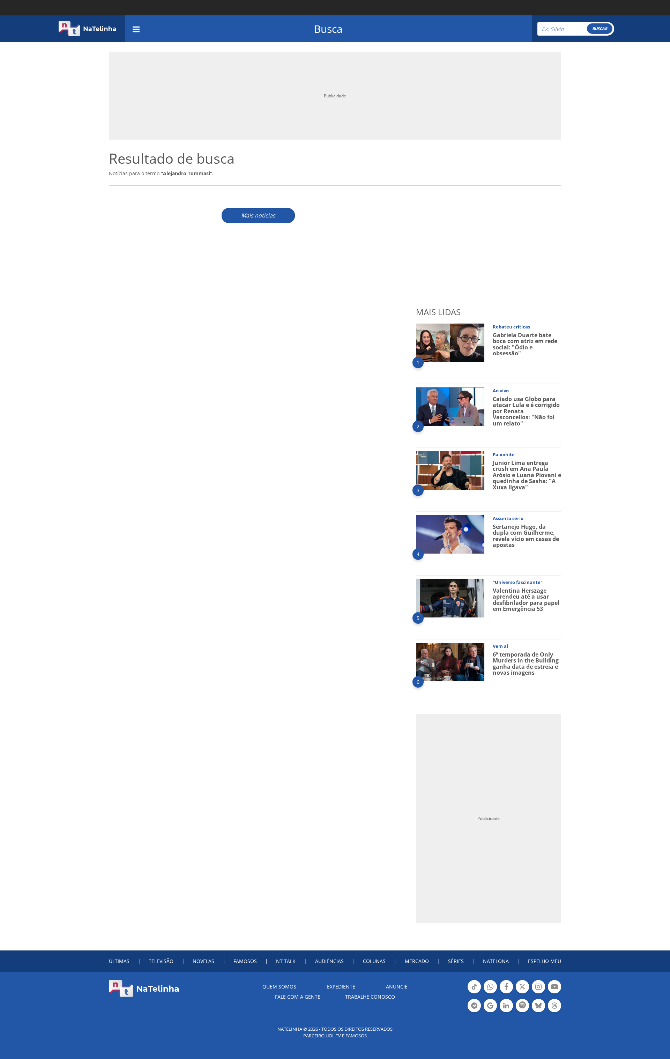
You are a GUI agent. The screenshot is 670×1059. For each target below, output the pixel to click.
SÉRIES (456, 961)
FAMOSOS (245, 961)
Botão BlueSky (538, 1011)
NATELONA (496, 961)
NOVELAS (203, 961)
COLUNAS (374, 961)
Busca (328, 29)
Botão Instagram (538, 992)
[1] (450, 342)
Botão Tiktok (474, 992)
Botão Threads (554, 1011)
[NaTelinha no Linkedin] (506, 1005)
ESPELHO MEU (544, 961)
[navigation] (136, 28)
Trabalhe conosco (370, 996)
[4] (450, 534)
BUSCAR (599, 28)
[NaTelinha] (87, 28)
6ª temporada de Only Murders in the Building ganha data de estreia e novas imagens (526, 664)
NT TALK (286, 961)
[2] (450, 406)
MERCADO (417, 961)
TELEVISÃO (161, 961)
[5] (450, 597)
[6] (450, 661)
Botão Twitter (522, 992)
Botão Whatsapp (490, 992)
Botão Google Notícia (490, 1011)
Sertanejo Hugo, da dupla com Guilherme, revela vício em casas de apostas (526, 536)
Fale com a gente (297, 996)
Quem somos (279, 986)
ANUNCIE (397, 986)
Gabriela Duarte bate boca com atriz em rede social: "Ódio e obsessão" (525, 344)
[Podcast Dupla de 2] (522, 1005)
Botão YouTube (554, 992)
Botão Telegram (474, 1011)
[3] (450, 470)
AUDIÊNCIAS (329, 961)
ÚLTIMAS (119, 961)
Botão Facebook (506, 992)
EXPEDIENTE (341, 986)
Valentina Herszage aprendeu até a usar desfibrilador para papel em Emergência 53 (526, 600)
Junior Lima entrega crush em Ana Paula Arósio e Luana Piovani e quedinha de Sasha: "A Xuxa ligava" (527, 475)
